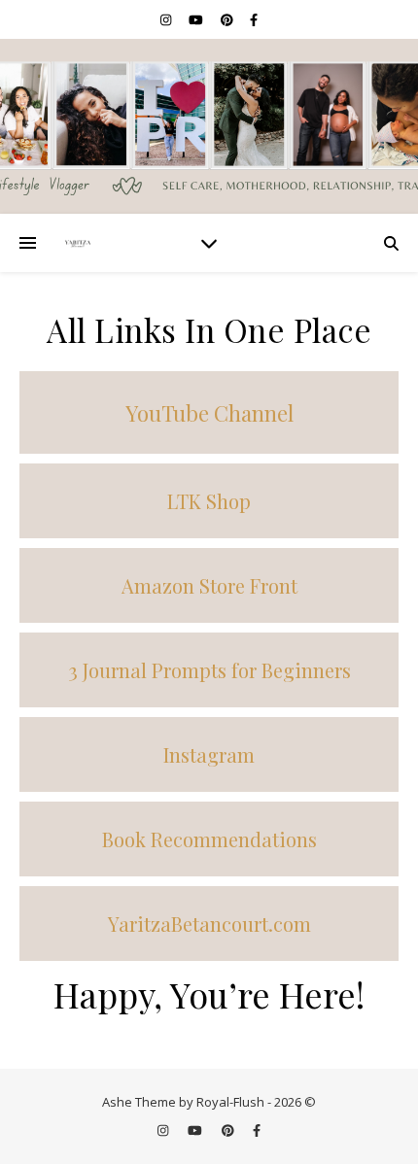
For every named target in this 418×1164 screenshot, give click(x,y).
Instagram (209, 754)
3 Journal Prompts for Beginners (209, 670)
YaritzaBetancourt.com (209, 923)
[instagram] (167, 19)
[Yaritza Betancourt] (209, 126)
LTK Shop (209, 501)
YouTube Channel (209, 413)
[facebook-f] (254, 19)
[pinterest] (228, 19)
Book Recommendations (209, 839)
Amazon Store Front (209, 585)
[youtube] (197, 19)
